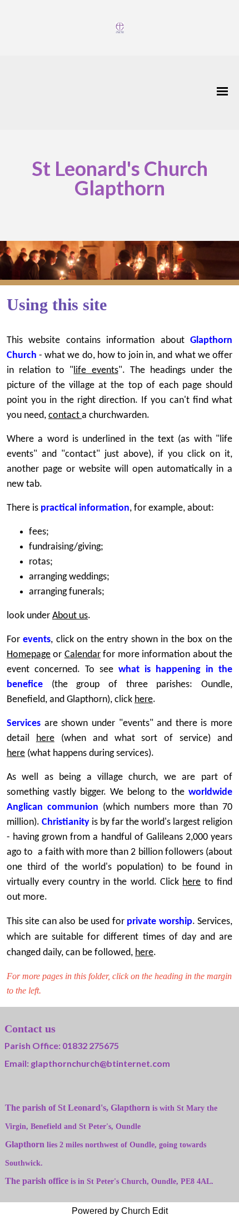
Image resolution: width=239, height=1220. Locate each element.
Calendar (82, 654)
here (144, 699)
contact (65, 415)
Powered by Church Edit (120, 1211)
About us (70, 616)
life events (95, 370)
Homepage (29, 654)
